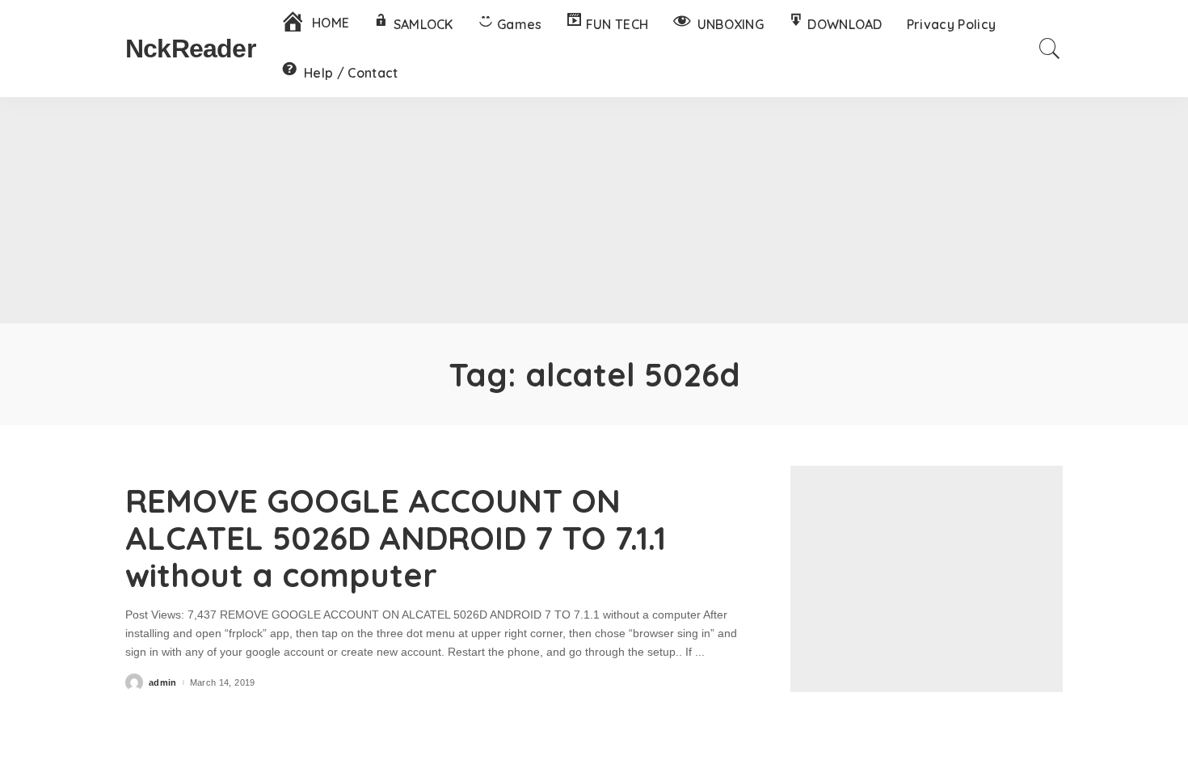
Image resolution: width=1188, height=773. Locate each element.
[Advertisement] (594, 210)
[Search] (1050, 48)
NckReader (190, 48)
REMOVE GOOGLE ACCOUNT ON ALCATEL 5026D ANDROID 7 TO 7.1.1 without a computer (395, 537)
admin (163, 682)
